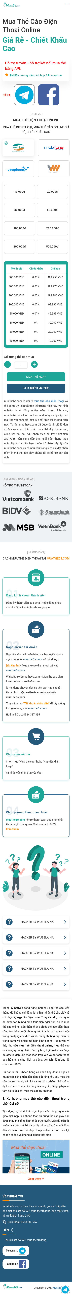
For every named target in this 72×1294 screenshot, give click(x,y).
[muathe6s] (11, 4)
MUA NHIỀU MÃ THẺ (36, 388)
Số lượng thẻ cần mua (19, 357)
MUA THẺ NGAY (36, 376)
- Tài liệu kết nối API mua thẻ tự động (24, 1240)
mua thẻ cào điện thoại (49, 401)
